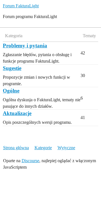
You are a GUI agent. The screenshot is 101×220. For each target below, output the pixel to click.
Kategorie (43, 147)
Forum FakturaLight (21, 5)
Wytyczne (66, 147)
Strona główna (16, 147)
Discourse (30, 160)
